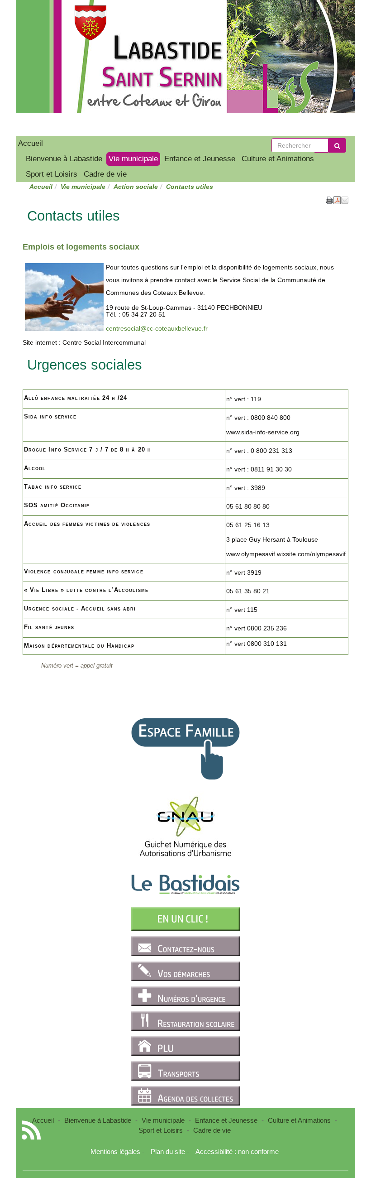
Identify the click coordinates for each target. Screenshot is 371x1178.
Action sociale (136, 186)
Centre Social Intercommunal (104, 342)
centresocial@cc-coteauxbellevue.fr (157, 328)
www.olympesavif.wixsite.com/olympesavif (286, 554)
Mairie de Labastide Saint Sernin (159, 81)
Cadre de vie (105, 174)
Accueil (30, 143)
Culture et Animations (278, 158)
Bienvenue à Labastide (64, 158)
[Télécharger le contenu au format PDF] (337, 199)
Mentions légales (115, 1151)
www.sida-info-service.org (263, 432)
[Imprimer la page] (329, 199)
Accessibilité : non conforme (237, 1151)
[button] (344, 199)
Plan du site (168, 1151)
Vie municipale (133, 158)
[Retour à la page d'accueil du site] (51, 22)
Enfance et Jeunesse (199, 158)
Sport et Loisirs (51, 174)
